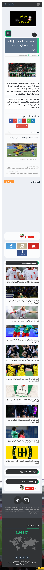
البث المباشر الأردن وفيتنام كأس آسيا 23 (25, 321)
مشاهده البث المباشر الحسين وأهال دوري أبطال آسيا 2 (22, 462)
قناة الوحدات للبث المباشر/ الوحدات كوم (24, 563)
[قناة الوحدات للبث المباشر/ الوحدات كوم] (23, 26)
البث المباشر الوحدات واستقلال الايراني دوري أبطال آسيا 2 (23, 421)
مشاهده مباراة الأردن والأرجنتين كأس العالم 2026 (22, 360)
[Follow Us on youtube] (23, 557)
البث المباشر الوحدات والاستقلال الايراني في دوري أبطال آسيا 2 (24, 302)
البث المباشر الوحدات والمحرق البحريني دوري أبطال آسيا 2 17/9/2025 (23, 441)
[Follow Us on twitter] (20, 557)
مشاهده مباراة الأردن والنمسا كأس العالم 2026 (23, 282)
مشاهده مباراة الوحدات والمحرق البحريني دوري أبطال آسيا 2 (23, 400)
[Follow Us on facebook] (16, 557)
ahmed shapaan (20, 564)
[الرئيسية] (8, 33)
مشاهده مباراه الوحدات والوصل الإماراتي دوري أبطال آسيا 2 (23, 341)
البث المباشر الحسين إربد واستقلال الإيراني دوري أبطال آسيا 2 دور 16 (22, 380)
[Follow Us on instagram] (27, 557)
